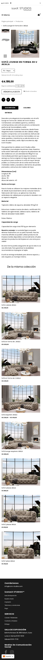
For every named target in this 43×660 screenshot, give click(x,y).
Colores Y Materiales (11, 618)
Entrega (7, 624)
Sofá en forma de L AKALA (11, 342)
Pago (6, 608)
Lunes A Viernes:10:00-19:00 (14, 636)
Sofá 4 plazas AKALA (9, 305)
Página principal (7, 21)
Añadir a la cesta (11, 92)
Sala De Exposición (11, 595)
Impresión (8, 602)
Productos (19, 21)
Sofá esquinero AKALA (9, 415)
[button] (8, 656)
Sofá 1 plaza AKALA (8, 561)
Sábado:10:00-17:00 (11, 639)
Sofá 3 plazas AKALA (9, 488)
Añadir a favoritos (31, 91)
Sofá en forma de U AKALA (11, 378)
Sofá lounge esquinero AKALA (12, 451)
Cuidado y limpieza (11, 621)
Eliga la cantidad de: (8, 86)
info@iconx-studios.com (14, 586)
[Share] (3, 100)
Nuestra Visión (9, 599)
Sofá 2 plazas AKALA (9, 524)
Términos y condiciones (12, 605)
